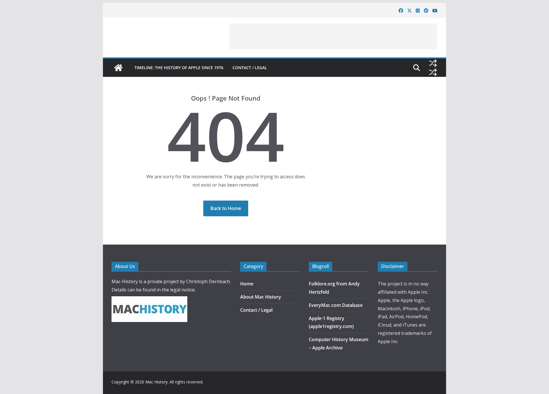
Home (246, 284)
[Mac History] (118, 67)
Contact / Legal (249, 67)
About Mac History (260, 297)
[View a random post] (432, 63)
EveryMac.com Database (336, 305)
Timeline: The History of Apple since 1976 (178, 67)
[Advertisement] (333, 36)
